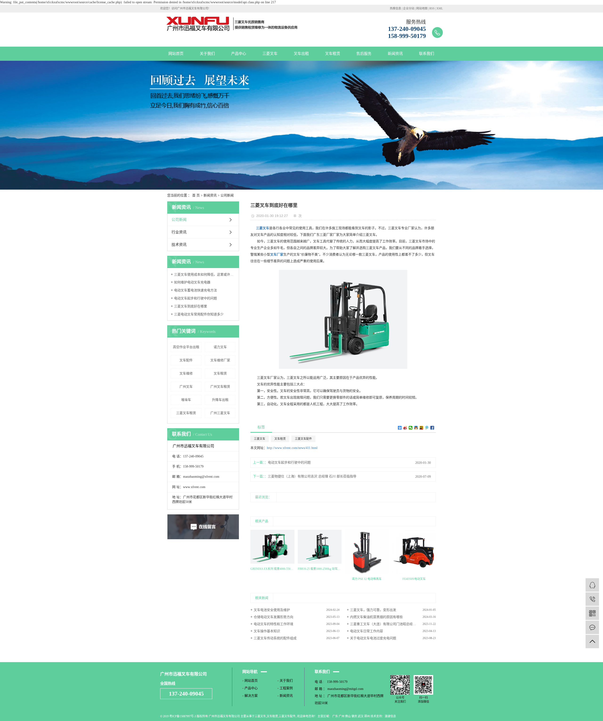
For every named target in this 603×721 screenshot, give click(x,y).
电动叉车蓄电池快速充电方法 (195, 290)
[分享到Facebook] (432, 428)
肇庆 (354, 716)
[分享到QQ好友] (416, 428)
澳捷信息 (390, 716)
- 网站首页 (250, 680)
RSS (432, 8)
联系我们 (426, 54)
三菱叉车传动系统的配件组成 (275, 638)
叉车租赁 (332, 54)
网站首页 (175, 54)
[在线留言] (592, 627)
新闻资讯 (395, 54)
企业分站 (408, 8)
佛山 (348, 716)
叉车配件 (186, 360)
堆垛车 (186, 400)
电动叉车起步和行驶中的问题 (195, 298)
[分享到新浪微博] (405, 428)
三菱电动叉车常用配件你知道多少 (199, 314)
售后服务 (363, 54)
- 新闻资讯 (285, 695)
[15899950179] (592, 599)
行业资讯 (179, 232)
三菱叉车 (269, 54)
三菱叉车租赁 (186, 413)
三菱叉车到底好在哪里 (190, 306)
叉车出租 (301, 54)
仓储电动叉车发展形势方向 (273, 617)
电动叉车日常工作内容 (366, 631)
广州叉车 (186, 386)
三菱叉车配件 (303, 438)
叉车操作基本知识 (267, 631)
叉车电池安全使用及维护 (272, 610)
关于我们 (207, 54)
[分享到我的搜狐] (422, 428)
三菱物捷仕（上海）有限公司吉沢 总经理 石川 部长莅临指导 (312, 476)
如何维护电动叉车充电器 (192, 282)
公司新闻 (227, 195)
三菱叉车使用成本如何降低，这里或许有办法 (205, 274)
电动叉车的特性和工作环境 (273, 624)
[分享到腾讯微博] (427, 428)
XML (439, 8)
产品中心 (238, 54)
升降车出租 (220, 400)
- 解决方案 (250, 695)
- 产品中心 (250, 688)
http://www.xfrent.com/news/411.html (292, 448)
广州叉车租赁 (220, 386)
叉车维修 (186, 373)
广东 (335, 716)
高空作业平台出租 (186, 347)
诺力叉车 (220, 347)
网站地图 (422, 8)
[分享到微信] (411, 428)
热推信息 (395, 8)
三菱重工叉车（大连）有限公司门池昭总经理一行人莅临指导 (393, 624)
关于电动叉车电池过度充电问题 (373, 638)
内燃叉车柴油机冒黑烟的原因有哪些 (376, 617)
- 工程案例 (285, 688)
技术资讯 (179, 245)
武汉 (360, 716)
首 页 (196, 195)
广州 (341, 716)
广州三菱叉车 (220, 413)
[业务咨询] (592, 585)
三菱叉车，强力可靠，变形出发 (373, 610)
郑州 (367, 716)
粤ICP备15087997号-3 (182, 716)
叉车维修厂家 (220, 360)
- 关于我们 (285, 680)
